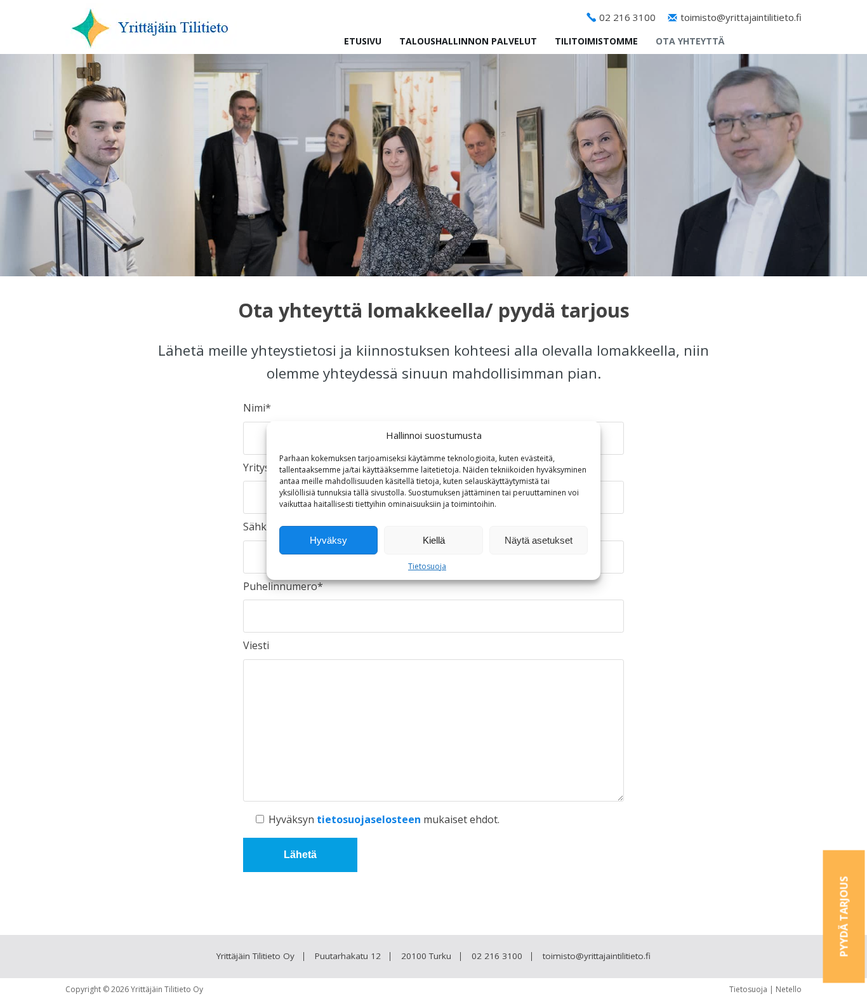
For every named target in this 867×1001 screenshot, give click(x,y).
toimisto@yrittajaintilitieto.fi (741, 17)
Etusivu (362, 41)
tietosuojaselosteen (369, 819)
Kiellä (434, 540)
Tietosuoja (427, 566)
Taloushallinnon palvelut (468, 41)
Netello (789, 989)
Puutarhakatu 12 (348, 956)
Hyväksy (328, 540)
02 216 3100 (627, 17)
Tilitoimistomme (596, 41)
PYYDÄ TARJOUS (844, 917)
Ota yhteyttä (690, 41)
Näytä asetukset (538, 540)
